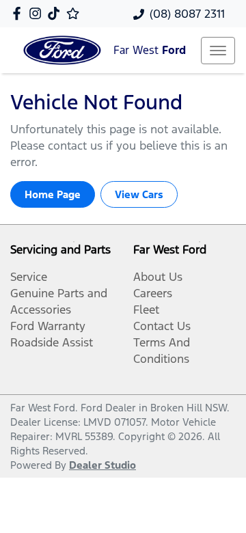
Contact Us (162, 325)
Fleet (146, 309)
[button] (218, 50)
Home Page (53, 194)
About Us (157, 276)
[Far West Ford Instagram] (38, 13)
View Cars (139, 194)
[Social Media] (56, 13)
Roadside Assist (51, 342)
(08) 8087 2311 (187, 13)
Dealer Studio (102, 465)
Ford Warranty (47, 325)
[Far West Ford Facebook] (19, 13)
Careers (152, 293)
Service (28, 276)
